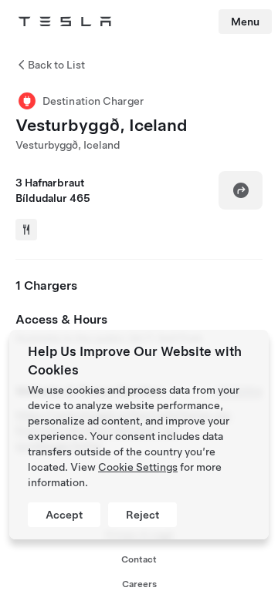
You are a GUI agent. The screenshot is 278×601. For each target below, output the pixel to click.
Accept (64, 515)
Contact (139, 559)
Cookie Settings (138, 467)
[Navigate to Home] (65, 21)
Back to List (56, 65)
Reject (142, 515)
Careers (139, 584)
